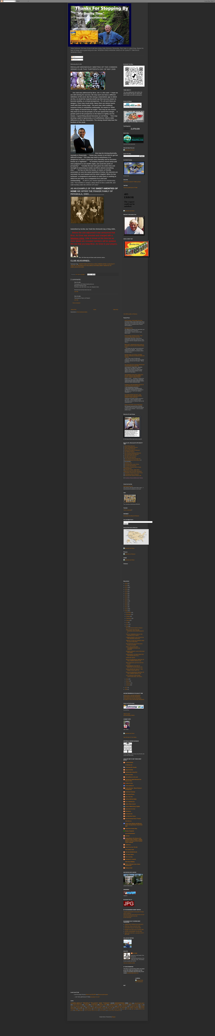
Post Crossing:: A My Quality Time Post (133, 320)
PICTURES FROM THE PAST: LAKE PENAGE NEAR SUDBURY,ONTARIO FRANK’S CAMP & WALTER (133, 396)
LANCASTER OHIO (79, 267)
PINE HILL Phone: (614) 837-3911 (132, 926)
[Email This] (88, 274)
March (127, 681)
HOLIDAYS (96, 1009)
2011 (126, 606)
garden (123, 1009)
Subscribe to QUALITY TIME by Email (132, 181)
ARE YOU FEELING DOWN (77, 1006)
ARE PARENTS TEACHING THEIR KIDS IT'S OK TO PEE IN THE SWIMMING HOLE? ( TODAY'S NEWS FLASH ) (134, 376)
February (128, 683)
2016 (126, 597)
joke (141, 1004)
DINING (101, 1009)
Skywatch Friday (116, 1009)
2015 (126, 599)
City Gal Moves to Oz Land (131, 777)
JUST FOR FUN (77, 1004)
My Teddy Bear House (130, 816)
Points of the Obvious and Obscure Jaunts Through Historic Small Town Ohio (133, 825)
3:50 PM (76, 291)
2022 (126, 585)
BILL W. (75, 265)
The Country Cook (129, 849)
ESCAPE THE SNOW (120, 1007)
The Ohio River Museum (130, 465)
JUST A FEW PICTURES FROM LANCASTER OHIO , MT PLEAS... (134, 676)
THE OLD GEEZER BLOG (131, 852)
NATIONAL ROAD (101, 1007)
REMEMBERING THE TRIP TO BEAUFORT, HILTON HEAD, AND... (134, 666)
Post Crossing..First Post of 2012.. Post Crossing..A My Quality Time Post (133, 336)
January (128, 685)
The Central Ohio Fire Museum (132, 454)
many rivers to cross (130, 809)
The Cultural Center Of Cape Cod (132, 458)
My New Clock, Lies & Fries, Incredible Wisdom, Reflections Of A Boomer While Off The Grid (134, 356)
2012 (126, 605)
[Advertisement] (94, 306)
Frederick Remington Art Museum (132, 450)
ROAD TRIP (103, 1004)
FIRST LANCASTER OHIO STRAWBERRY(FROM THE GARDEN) (133, 648)
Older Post (115, 309)
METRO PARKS (108, 1009)
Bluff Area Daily (129, 774)
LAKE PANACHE (103, 1010)
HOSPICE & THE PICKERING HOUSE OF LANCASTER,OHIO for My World (134, 385)
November (128, 614)
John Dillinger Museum (130, 448)
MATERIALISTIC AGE (83, 265)
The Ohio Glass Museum (130, 457)
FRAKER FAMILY (83, 264)
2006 (126, 689)
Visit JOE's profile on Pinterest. (130, 314)
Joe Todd (135, 953)
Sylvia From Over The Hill (131, 847)
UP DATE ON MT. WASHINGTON (114, 1010)
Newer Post (73, 309)
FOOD (127, 1009)
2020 (126, 589)
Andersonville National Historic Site (133, 475)
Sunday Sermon (88, 1009)
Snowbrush (128, 844)
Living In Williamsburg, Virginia (132, 806)
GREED (91, 265)
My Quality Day (128, 813)
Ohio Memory (128, 821)
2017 (126, 595)
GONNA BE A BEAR (130, 657)
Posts (73, 57)
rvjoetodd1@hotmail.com (132, 973)
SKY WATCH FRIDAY (98, 1006)
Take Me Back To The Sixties (129, 737)
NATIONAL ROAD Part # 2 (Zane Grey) (134, 472)
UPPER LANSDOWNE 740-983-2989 (133, 931)
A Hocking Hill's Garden (131, 767)
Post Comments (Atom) (82, 312)
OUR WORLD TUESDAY (133, 1007)
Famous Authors (91, 1007)
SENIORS (80, 1009)
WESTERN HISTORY (122, 1006)
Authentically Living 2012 (131, 772)
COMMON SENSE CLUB (103, 264)
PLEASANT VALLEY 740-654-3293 (133, 927)
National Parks (134, 1004)
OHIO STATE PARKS (110, 1006)
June (127, 624)
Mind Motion (128, 811)
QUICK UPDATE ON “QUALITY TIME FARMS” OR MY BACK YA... (134, 670)
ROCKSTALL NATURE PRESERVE (132, 695)
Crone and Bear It (129, 785)
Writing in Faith (128, 868)
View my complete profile (129, 963)
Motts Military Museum (130, 446)
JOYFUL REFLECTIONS (130, 799)
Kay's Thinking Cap (129, 801)
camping (78, 1007)
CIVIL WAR (110, 1007)
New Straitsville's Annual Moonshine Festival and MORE (134, 644)
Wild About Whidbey (130, 861)
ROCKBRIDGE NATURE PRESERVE (132, 698)
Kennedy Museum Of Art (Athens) (132, 460)
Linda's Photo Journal (130, 804)
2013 (126, 603)
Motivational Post (129, 328)
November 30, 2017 (95, 997)
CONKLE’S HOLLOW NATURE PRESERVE (134, 699)
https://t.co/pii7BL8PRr (91, 994)
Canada (76, 1010)
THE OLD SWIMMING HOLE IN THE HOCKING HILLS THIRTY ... (134, 635)
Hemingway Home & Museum (132, 474)
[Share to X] (91, 274)
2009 (126, 610)
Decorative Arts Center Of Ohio (132, 464)
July (127, 622)
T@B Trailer (133, 1009)
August (128, 620)
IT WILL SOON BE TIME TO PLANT (91, 1010)
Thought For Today (134, 1006)
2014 (126, 601)
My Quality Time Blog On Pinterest (131, 515)
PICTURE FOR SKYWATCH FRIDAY (134, 628)
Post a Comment (76, 303)
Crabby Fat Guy (129, 783)
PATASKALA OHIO (92, 264)
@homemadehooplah (103, 994)
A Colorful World (129, 762)
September (128, 618)
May (127, 626)
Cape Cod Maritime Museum (131, 447)
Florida (81, 1010)
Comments (75, 59)
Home (94, 309)
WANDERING (120, 1003)
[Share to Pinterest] (94, 274)
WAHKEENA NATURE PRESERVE (132, 696)
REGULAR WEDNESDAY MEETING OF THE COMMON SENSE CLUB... (135, 660)
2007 (126, 687)
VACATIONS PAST (139, 1003)
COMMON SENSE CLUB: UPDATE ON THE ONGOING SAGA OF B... (135, 638)
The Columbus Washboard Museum (133, 453)
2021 (126, 587)
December (128, 612)
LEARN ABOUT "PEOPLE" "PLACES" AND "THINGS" (90, 1003)
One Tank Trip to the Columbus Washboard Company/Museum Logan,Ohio (134, 365)
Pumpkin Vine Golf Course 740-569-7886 (134, 929)
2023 (126, 583)
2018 (126, 593)
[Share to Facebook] (93, 274)
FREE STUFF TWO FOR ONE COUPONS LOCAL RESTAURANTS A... (135, 631)
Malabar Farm (128, 462)
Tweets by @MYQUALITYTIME (130, 187)
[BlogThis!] (90, 274)
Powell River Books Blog (131, 828)
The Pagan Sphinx (129, 854)
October (128, 616)
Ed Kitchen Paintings (130, 791)
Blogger (113, 1016)
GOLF (83, 1007)
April (127, 679)
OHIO (130, 1003)
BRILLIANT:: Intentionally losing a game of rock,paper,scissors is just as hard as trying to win (134, 346)
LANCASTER (125, 1004)
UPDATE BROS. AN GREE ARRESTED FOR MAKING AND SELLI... (135, 655)
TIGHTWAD (96, 265)
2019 (126, 591)
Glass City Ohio (129, 796)
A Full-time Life (128, 765)
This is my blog (128, 856)
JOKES (86, 1004)
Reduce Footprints (129, 831)
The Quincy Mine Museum (130, 455)
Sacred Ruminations (130, 833)
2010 (126, 608)
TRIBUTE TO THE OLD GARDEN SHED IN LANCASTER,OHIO (135, 641)
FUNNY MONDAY (114, 1004)
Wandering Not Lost (128, 486)
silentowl (127, 835)
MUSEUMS (94, 1004)
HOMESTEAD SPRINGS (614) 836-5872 (134, 924)
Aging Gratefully (129, 769)
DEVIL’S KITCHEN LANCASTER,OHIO (133, 404)
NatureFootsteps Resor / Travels (133, 818)
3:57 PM (76, 300)
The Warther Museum (129, 451)
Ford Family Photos (129, 794)
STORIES (88, 1006)
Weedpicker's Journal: (130, 859)
